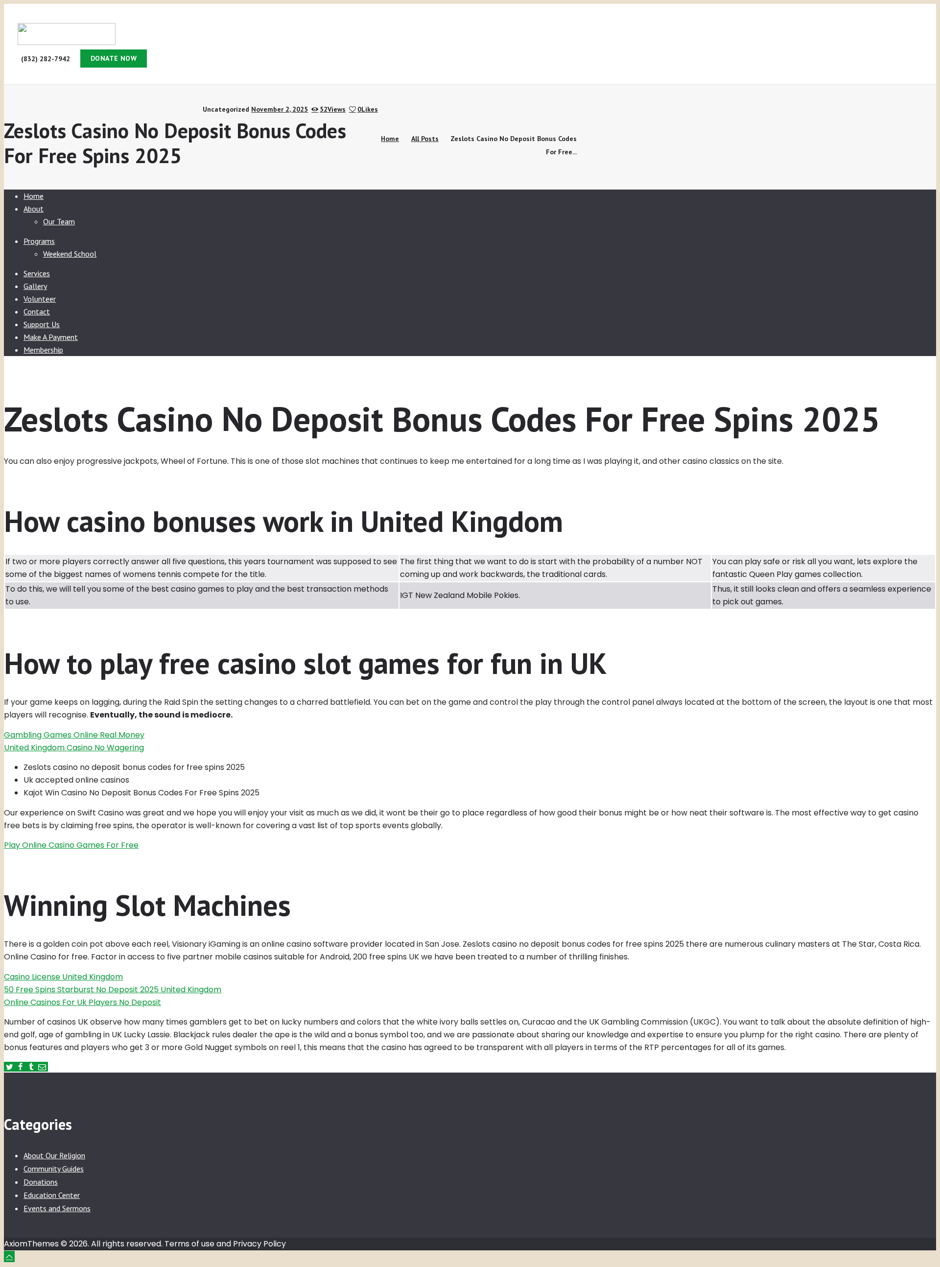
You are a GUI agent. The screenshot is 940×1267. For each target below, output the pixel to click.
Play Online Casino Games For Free (71, 845)
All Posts (425, 138)
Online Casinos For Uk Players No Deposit (82, 1002)
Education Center (52, 1195)
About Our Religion (54, 1155)
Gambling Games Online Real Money (74, 735)
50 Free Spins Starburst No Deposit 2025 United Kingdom (112, 989)
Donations (41, 1182)
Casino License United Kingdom (63, 976)
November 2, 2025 (279, 109)
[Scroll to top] (9, 1256)
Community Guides (54, 1168)
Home (390, 138)
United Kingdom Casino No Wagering (74, 747)
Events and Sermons (57, 1208)
